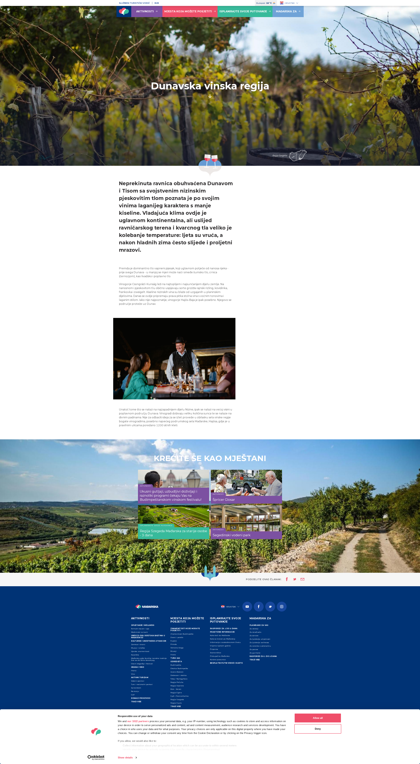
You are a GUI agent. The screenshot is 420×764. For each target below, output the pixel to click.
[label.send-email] (300, 579)
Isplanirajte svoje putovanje (243, 11)
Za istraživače (255, 632)
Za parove (254, 649)
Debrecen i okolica (178, 675)
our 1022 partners (138, 721)
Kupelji (173, 641)
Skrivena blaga (176, 648)
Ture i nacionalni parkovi (142, 684)
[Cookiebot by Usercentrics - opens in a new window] (96, 757)
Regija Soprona (177, 686)
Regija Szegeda (177, 699)
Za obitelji (254, 629)
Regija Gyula (176, 703)
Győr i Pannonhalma (179, 696)
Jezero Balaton (176, 672)
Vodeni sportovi (137, 681)
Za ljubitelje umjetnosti (260, 639)
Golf (133, 695)
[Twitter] (270, 607)
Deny (318, 728)
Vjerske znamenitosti (140, 651)
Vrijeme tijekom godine (220, 646)
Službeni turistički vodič (134, 3)
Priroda (173, 644)
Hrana (133, 671)
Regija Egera (176, 693)
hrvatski (289, 3)
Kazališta (135, 655)
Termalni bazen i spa (140, 629)
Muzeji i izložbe (138, 648)
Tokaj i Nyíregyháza (178, 679)
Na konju (135, 691)
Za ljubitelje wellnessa (259, 642)
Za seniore (254, 636)
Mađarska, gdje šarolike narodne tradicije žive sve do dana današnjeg (149, 659)
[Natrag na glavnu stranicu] (123, 11)
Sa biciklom (136, 688)
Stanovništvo (215, 653)
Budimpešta (175, 665)
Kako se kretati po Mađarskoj (222, 639)
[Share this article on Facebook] (286, 579)
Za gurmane (255, 653)
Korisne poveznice (218, 660)
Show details (125, 757)
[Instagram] (282, 607)
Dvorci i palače (176, 637)
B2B (157, 3)
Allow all (318, 718)
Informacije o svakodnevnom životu (225, 642)
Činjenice (214, 649)
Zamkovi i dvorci (138, 644)
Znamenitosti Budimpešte (181, 634)
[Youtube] (247, 607)
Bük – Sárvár (175, 689)
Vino (133, 674)
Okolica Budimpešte (179, 668)
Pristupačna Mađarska (220, 656)
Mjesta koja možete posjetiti (188, 11)
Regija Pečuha (176, 682)
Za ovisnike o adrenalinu (260, 646)
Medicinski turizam (139, 632)
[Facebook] (259, 607)
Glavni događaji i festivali (142, 664)
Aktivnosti (145, 11)
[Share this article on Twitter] (292, 579)
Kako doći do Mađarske (220, 635)
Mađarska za (286, 11)
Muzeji (173, 651)
